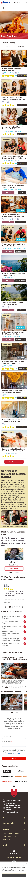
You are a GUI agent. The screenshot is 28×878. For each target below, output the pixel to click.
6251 (16, 397)
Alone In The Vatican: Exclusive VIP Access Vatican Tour (13, 421)
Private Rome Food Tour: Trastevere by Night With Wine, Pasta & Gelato (13, 216)
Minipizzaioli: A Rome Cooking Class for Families (13, 186)
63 (15, 427)
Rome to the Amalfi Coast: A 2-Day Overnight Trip (13, 274)
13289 (16, 368)
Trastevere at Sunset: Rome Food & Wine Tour (12, 69)
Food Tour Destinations (11, 833)
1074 (16, 456)
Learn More (8, 222)
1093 (16, 75)
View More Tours (14, 462)
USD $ (16, 2)
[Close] (26, 863)
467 (16, 134)
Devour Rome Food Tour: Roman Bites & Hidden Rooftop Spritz (13, 450)
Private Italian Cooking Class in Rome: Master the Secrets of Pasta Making (13, 245)
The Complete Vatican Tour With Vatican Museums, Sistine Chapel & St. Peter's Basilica (13, 391)
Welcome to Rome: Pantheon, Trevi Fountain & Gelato (13, 333)
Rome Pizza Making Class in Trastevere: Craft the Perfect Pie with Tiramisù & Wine (14, 157)
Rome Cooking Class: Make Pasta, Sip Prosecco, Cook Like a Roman (13, 99)
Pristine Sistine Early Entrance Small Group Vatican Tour (13, 362)
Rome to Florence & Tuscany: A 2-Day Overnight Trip (13, 304)
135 (16, 163)
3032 (16, 105)
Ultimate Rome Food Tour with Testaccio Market (13, 128)
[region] (14, 870)
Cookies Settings (14, 875)
